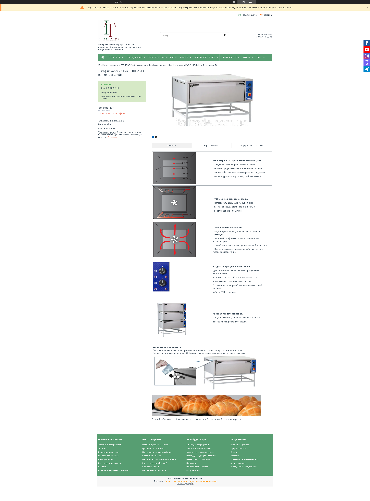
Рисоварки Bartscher (151, 466)
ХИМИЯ (246, 57)
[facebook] (153, 137)
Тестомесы (103, 448)
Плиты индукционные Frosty (155, 444)
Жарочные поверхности (109, 444)
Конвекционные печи (108, 452)
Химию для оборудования (198, 444)
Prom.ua (198, 478)
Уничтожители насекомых (198, 448)
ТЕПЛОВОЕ (114, 57)
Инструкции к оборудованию (244, 466)
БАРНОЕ (184, 57)
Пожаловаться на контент (176, 481)
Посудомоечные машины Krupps (157, 452)
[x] (156, 137)
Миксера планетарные (109, 455)
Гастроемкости (193, 470)
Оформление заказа (240, 448)
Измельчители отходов (197, 466)
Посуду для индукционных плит (200, 455)
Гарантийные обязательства (244, 459)
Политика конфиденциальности (203, 481)
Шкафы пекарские (157, 65)
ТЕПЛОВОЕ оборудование (133, 65)
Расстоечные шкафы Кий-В (154, 463)
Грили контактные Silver (153, 448)
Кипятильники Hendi (151, 455)
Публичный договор (240, 444)
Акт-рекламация (238, 463)
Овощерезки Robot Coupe (154, 470)
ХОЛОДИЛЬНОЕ (134, 57)
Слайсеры (102, 466)
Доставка (235, 455)
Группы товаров (110, 65)
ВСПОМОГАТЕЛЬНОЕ (204, 57)
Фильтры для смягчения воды (200, 452)
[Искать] (225, 35)
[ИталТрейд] (109, 31)
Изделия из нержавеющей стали (113, 470)
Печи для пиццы (105, 459)
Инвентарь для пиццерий (198, 459)
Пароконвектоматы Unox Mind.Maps (159, 459)
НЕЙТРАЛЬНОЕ (229, 57)
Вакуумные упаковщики (109, 463)
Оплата (234, 452)
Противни (191, 463)
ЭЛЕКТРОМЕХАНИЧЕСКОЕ (161, 57)
